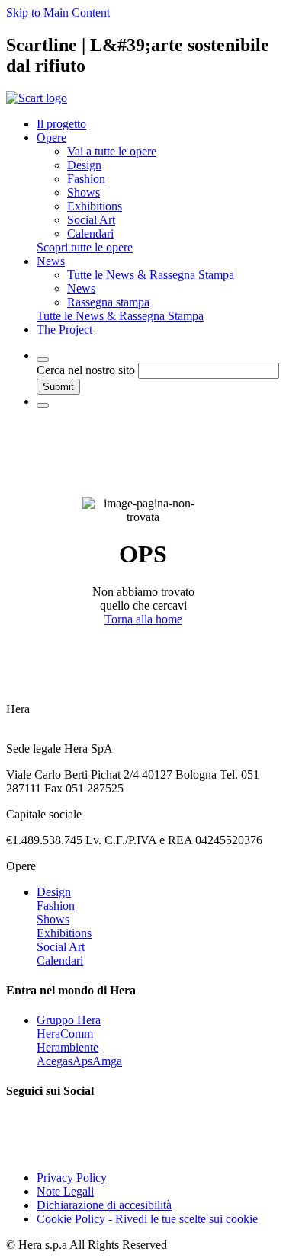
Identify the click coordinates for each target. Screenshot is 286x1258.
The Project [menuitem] (64, 329)
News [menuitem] (51, 260)
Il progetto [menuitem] (61, 123)
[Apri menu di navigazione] (43, 405)
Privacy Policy (72, 1177)
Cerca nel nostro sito (86, 369)
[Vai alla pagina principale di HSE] (36, 97)
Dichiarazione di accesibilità (104, 1205)
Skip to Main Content (58, 12)
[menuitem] (111, 151)
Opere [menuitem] (51, 137)
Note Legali (65, 1191)
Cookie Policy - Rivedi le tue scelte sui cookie (147, 1218)
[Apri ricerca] (43, 359)
